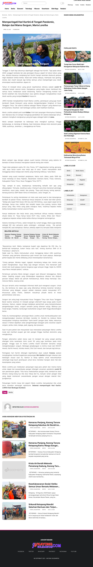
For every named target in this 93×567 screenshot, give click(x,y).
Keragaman (69, 59)
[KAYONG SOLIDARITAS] (9, 4)
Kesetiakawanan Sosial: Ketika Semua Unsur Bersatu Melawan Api (43, 485)
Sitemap (70, 5)
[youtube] (89, 8)
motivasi (82, 204)
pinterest (52, 551)
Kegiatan (82, 180)
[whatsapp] (81, 8)
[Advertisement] (31, 144)
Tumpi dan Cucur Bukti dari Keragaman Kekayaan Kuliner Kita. (76, 65)
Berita (13, 9)
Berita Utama (80, 170)
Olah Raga (54, 9)
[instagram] (86, 8)
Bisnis (68, 175)
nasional (69, 209)
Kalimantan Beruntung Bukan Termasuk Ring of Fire (75, 156)
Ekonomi (20, 9)
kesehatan (70, 204)
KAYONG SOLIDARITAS (52, 558)
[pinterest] (83, 8)
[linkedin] (18, 397)
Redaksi (88, 5)
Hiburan (37, 9)
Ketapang (70, 200)
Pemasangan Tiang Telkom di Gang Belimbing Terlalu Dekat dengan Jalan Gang (77, 88)
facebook (21, 551)
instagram (63, 551)
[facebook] (75, 8)
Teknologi (28, 9)
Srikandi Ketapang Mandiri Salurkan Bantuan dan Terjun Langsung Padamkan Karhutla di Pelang (44, 505)
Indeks (82, 5)
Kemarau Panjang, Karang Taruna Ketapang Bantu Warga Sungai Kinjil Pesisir (32, 236)
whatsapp (41, 551)
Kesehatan (45, 9)
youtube (73, 551)
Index (77, 5)
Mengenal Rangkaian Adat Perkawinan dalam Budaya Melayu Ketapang (76, 112)
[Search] (44, 3)
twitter (31, 551)
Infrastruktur (70, 180)
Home (7, 9)
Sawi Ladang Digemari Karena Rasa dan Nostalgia (77, 135)
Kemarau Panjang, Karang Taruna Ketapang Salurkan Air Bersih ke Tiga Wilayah (13, 236)
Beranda (4, 15)
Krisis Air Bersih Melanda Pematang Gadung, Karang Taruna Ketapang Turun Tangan (50, 236)
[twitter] (78, 8)
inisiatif (81, 184)
